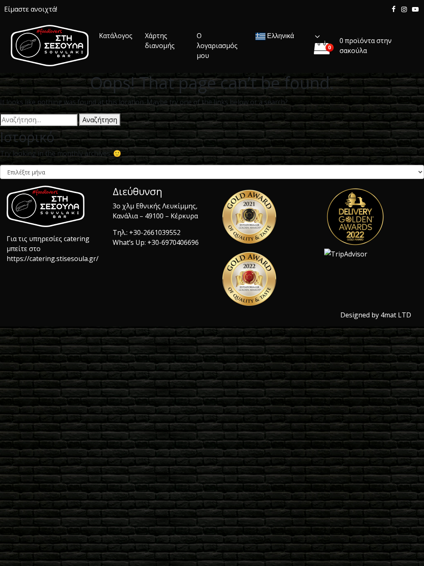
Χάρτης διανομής (160, 40)
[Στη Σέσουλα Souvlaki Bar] (50, 45)
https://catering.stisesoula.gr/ (53, 258)
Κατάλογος (115, 35)
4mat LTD (396, 314)
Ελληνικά (279, 35)
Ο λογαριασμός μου (217, 45)
